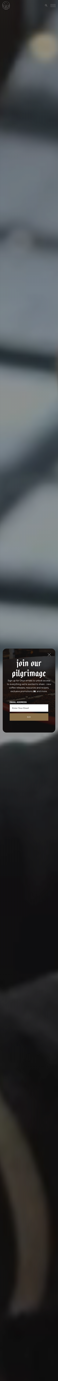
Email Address (18, 702)
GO (29, 717)
